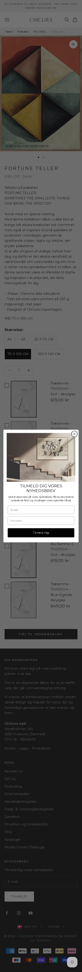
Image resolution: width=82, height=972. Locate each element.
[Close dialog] (74, 434)
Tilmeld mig (41, 532)
